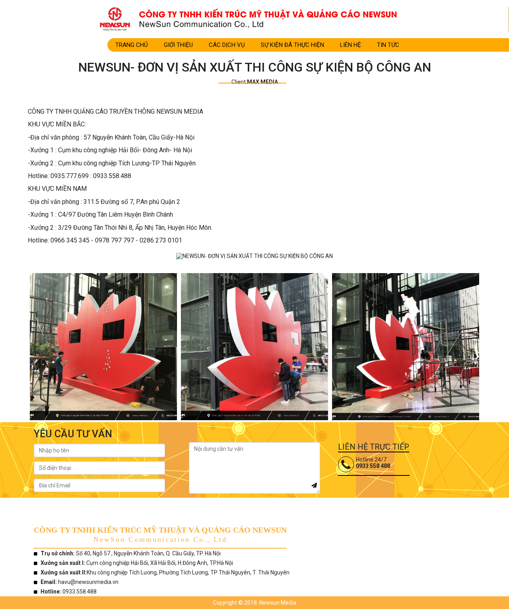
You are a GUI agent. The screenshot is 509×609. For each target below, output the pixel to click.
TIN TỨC (388, 44)
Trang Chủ (131, 44)
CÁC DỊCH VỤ (227, 44)
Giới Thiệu (178, 44)
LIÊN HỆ (350, 44)
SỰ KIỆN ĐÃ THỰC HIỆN (292, 44)
